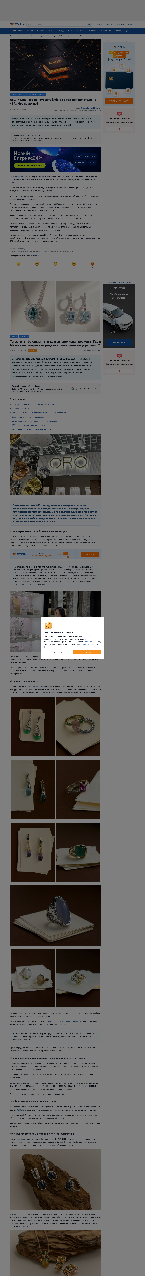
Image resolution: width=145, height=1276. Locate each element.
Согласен (87, 652)
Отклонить (58, 652)
